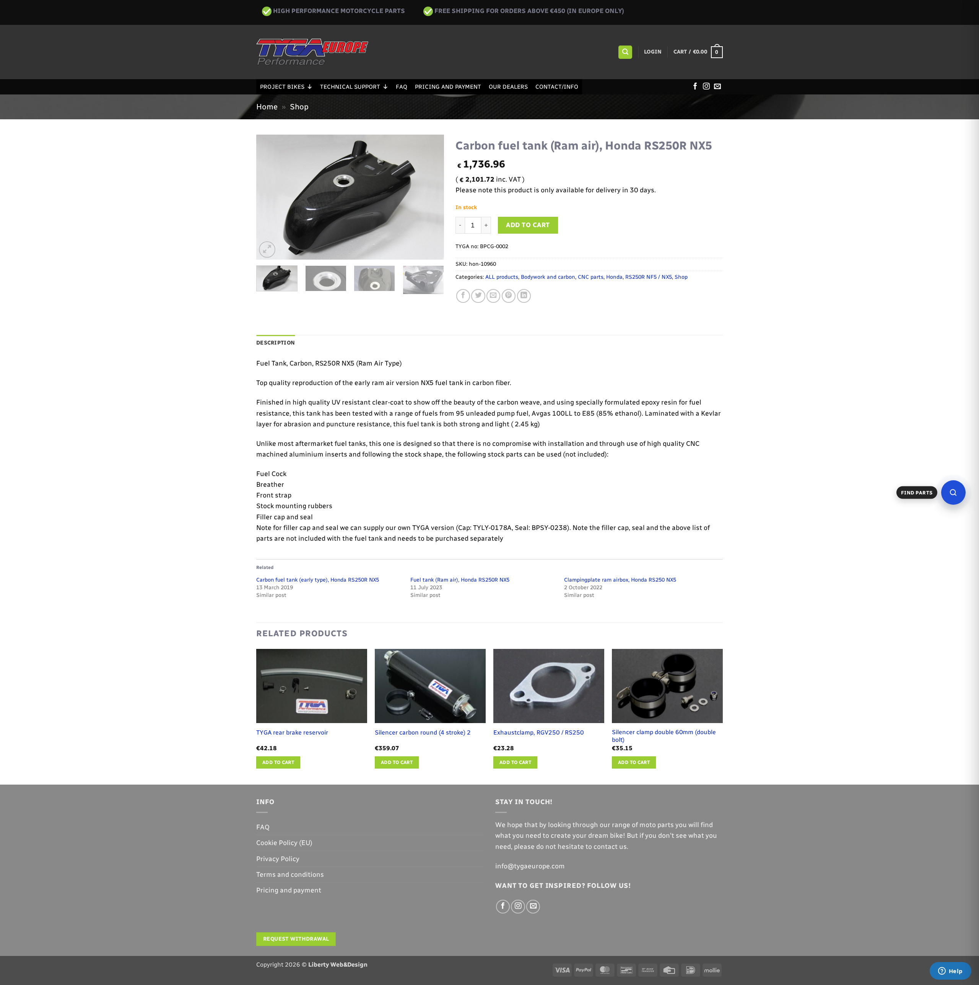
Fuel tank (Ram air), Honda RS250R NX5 (459, 580)
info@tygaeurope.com (530, 866)
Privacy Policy (277, 859)
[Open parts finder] (953, 492)
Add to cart (528, 225)
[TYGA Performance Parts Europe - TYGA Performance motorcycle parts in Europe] (312, 52)
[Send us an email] (717, 87)
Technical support (350, 86)
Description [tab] (275, 343)
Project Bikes (282, 86)
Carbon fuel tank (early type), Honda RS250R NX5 (317, 580)
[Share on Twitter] (478, 296)
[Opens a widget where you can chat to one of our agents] (950, 971)
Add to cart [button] (278, 762)
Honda (614, 277)
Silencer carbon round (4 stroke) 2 (423, 732)
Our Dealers (508, 86)
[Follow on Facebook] (695, 87)
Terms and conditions (290, 874)
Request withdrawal (296, 939)
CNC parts (590, 277)
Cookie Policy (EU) (284, 843)
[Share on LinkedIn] (524, 296)
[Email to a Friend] (493, 296)
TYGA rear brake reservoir (292, 732)
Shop (299, 106)
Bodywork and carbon (548, 277)
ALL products (501, 277)
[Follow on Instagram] (706, 87)
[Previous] (269, 197)
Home (267, 106)
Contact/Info (556, 86)
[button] (625, 52)
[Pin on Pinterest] (509, 296)
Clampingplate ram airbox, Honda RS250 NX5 (620, 580)
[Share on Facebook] (463, 296)
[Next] (430, 197)
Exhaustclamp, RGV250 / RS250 (538, 732)
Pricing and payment (448, 86)
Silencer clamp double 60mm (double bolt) (664, 736)
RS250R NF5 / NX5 (648, 277)
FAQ (401, 86)
